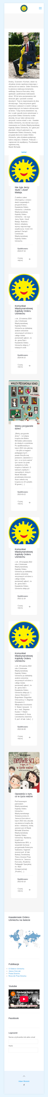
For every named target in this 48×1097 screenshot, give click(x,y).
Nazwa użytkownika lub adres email (22, 1037)
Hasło (11, 1046)
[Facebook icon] (24, 1085)
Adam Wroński (24, 1081)
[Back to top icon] (24, 1076)
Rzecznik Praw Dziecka (17, 976)
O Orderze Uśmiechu (16, 969)
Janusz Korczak (15, 971)
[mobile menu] (40, 8)
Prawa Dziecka (14, 974)
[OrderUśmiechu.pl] (24, 8)
